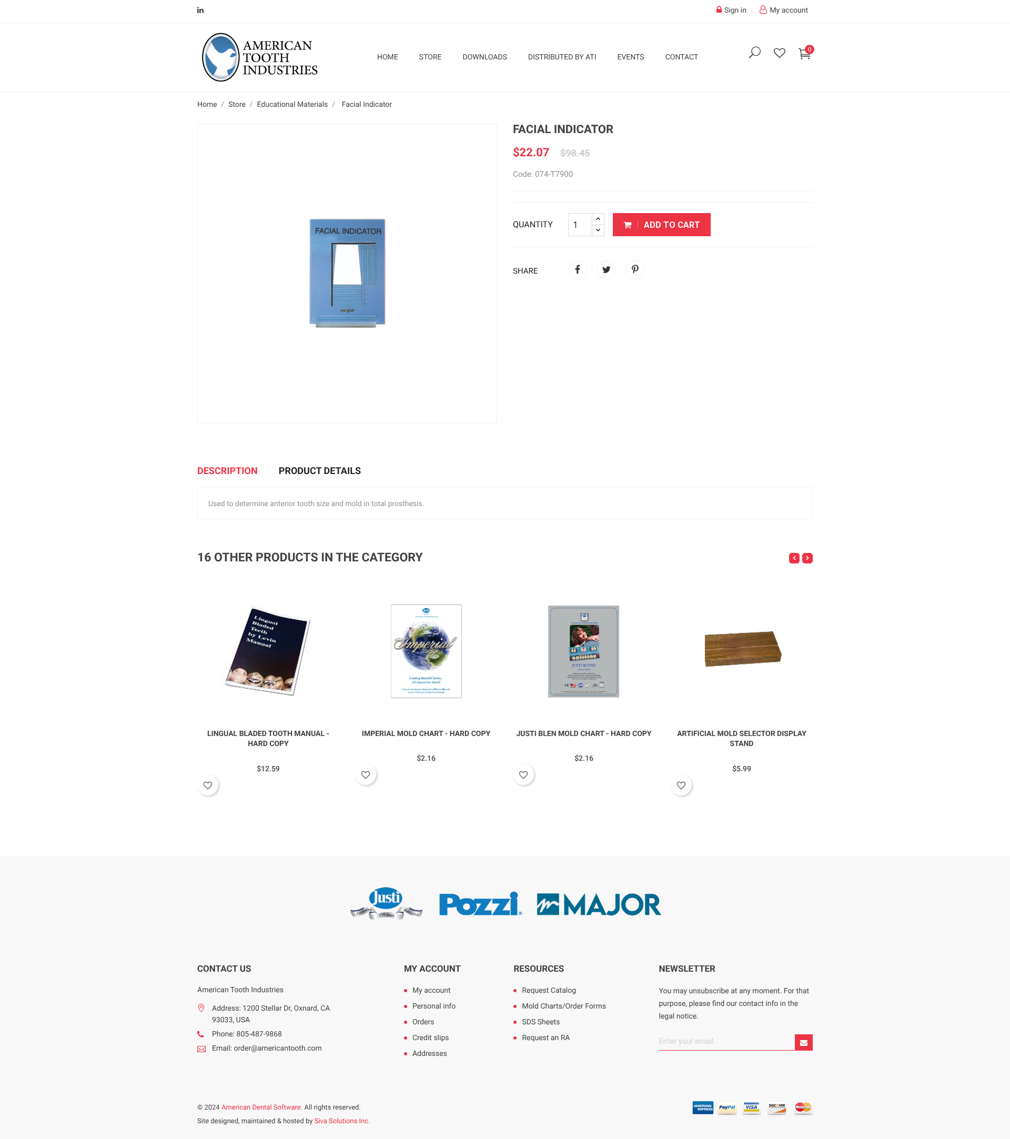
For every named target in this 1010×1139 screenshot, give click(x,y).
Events (630, 57)
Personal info (434, 1006)
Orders (423, 1022)
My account (432, 969)
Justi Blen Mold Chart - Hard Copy (583, 734)
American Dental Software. (261, 1108)
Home (387, 57)
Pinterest (634, 269)
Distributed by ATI (562, 57)
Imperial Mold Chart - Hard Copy (426, 734)
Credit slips (430, 1038)
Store (430, 57)
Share (577, 269)
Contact (682, 57)
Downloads (485, 57)
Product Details (320, 471)
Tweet (606, 269)
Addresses (429, 1054)
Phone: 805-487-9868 (247, 1034)
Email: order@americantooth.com (267, 1048)
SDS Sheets (541, 1022)
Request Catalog (549, 990)
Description (227, 471)
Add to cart (671, 225)
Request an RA (546, 1038)
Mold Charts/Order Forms (564, 1006)
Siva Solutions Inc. (342, 1121)
